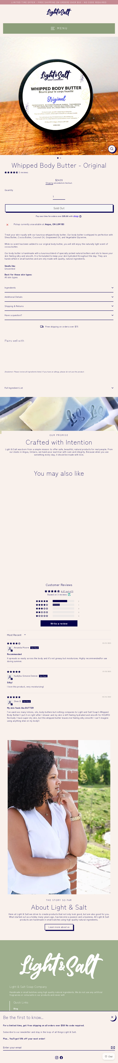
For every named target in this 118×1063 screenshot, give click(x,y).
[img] (14, 643)
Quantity (9, 190)
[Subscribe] (112, 1048)
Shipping (49, 183)
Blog (16, 1008)
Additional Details (13, 296)
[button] (12, 172)
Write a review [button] (59, 623)
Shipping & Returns (14, 306)
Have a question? (13, 315)
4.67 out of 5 (67, 591)
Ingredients (10, 287)
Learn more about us (59, 926)
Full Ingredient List (14, 387)
